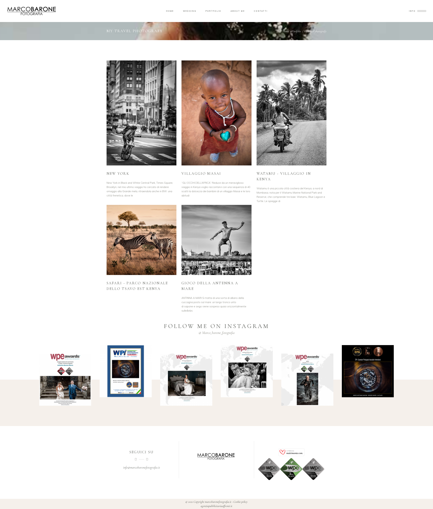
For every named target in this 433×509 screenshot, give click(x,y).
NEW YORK (118, 173)
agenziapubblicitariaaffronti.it (216, 506)
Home (286, 31)
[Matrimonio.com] (291, 452)
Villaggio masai (201, 173)
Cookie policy (240, 502)
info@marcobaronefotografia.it (141, 467)
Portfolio (296, 31)
